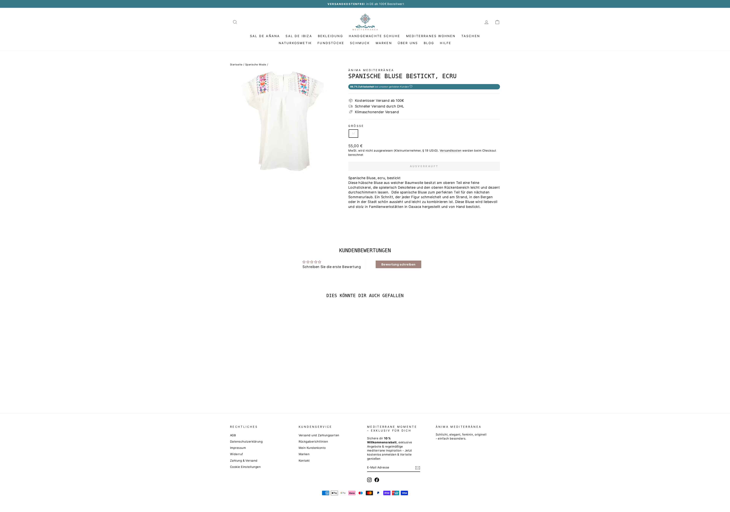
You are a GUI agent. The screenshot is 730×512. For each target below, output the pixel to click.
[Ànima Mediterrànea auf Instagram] (369, 480)
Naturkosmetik (295, 43)
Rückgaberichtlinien (313, 441)
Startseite (236, 64)
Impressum (238, 448)
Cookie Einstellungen (245, 467)
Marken (384, 43)
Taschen (470, 36)
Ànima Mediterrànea (371, 70)
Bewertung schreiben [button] (398, 264)
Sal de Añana (265, 36)
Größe (356, 125)
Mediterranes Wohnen (431, 36)
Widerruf (236, 454)
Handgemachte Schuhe (374, 36)
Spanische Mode (255, 64)
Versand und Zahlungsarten (319, 435)
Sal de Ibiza (299, 36)
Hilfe (445, 43)
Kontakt (304, 460)
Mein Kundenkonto (312, 448)
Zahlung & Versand (244, 460)
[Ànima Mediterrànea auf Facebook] (377, 480)
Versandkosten (451, 150)
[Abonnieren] (417, 467)
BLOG (429, 43)
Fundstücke (330, 43)
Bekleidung (330, 36)
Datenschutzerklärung (246, 441)
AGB (233, 435)
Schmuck (360, 43)
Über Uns (408, 43)
